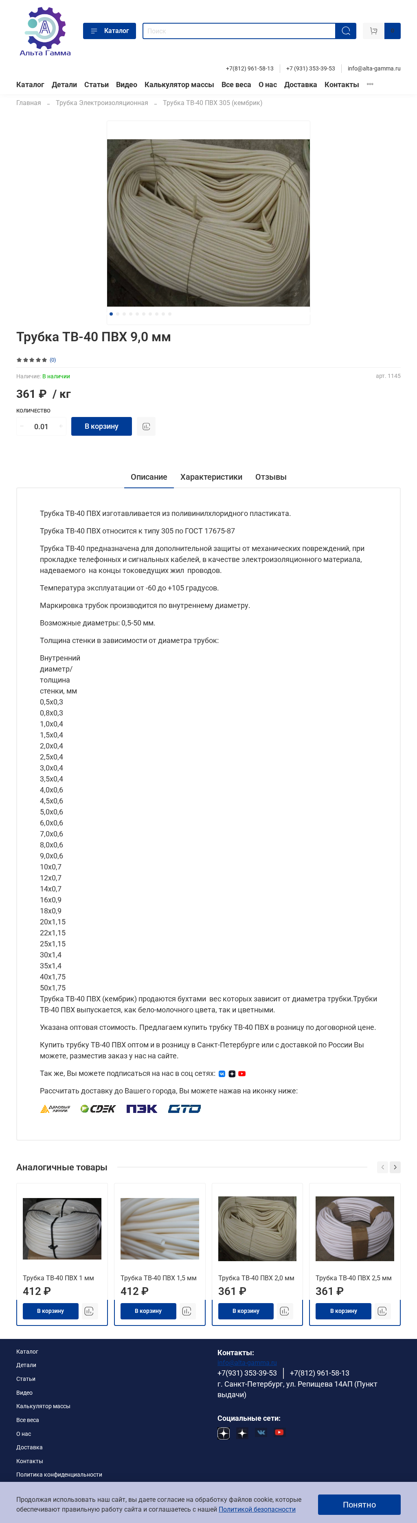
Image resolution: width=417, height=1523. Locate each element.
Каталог (116, 31)
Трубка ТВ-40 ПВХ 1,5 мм (159, 1278)
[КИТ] (184, 1108)
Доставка (300, 85)
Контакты (342, 85)
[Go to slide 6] (143, 314)
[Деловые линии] (55, 1108)
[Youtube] (241, 1073)
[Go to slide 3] (124, 314)
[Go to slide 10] (169, 314)
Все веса (236, 85)
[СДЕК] (99, 1108)
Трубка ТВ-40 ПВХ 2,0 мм (256, 1278)
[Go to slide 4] (130, 314)
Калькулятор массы (179, 85)
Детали (64, 85)
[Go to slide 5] (137, 314)
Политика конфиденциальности (59, 1474)
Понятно (359, 1505)
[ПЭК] (142, 1108)
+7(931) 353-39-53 (247, 1373)
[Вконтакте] (222, 1073)
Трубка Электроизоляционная (102, 103)
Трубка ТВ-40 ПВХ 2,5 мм (354, 1278)
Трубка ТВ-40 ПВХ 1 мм (58, 1278)
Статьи (96, 85)
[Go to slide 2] (117, 314)
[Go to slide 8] (156, 314)
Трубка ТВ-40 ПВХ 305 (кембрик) (213, 103)
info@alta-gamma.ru (374, 68)
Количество (33, 411)
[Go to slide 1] (111, 314)
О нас (268, 85)
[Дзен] (232, 1073)
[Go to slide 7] (150, 314)
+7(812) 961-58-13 (250, 68)
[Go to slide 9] (163, 314)
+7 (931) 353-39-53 (310, 68)
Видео (126, 85)
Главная (28, 103)
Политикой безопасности (257, 1509)
